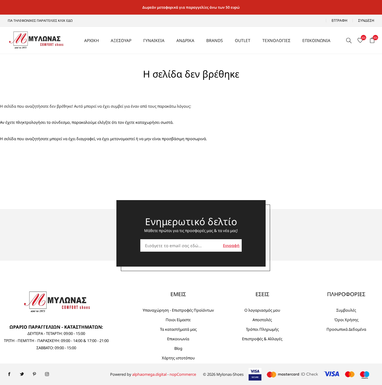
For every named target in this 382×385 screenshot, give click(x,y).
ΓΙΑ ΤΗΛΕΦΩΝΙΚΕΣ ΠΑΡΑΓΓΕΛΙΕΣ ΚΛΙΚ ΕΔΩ (40, 20)
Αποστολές (262, 319)
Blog (178, 348)
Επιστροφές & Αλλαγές (262, 338)
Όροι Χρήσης (346, 319)
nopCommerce (183, 374)
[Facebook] (9, 374)
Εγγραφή (339, 20)
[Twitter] (22, 374)
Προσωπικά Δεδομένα (346, 329)
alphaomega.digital (149, 374)
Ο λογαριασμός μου (262, 310)
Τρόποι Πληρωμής (262, 329)
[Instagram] (47, 374)
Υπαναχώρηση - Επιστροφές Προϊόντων (178, 310)
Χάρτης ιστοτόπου (178, 358)
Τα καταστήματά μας (178, 329)
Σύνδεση (366, 20)
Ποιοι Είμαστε (178, 319)
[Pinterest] (34, 374)
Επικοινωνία (178, 338)
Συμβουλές (346, 310)
